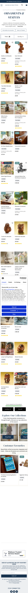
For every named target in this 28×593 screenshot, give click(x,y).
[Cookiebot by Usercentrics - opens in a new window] (20, 278)
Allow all (14, 307)
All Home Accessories (12, 9)
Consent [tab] (4, 282)
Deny (14, 314)
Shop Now (8, 437)
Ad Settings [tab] (17, 282)
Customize (13, 310)
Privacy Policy (16, 582)
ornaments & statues (21, 9)
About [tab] (24, 282)
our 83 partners (10, 289)
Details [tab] (10, 282)
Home (4, 9)
